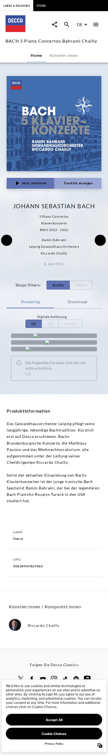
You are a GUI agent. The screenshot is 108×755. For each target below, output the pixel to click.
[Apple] (87, 679)
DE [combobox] (80, 24)
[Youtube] (42, 679)
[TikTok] (65, 679)
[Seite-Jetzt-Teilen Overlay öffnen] (54, 24)
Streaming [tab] (30, 301)
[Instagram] (54, 679)
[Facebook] (31, 679)
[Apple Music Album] (54, 336)
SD (33, 324)
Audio (58, 285)
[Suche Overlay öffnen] (66, 24)
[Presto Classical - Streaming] (54, 349)
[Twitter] (20, 679)
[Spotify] (54, 342)
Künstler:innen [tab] (64, 55)
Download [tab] (78, 301)
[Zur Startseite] (27, 30)
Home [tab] (36, 55)
